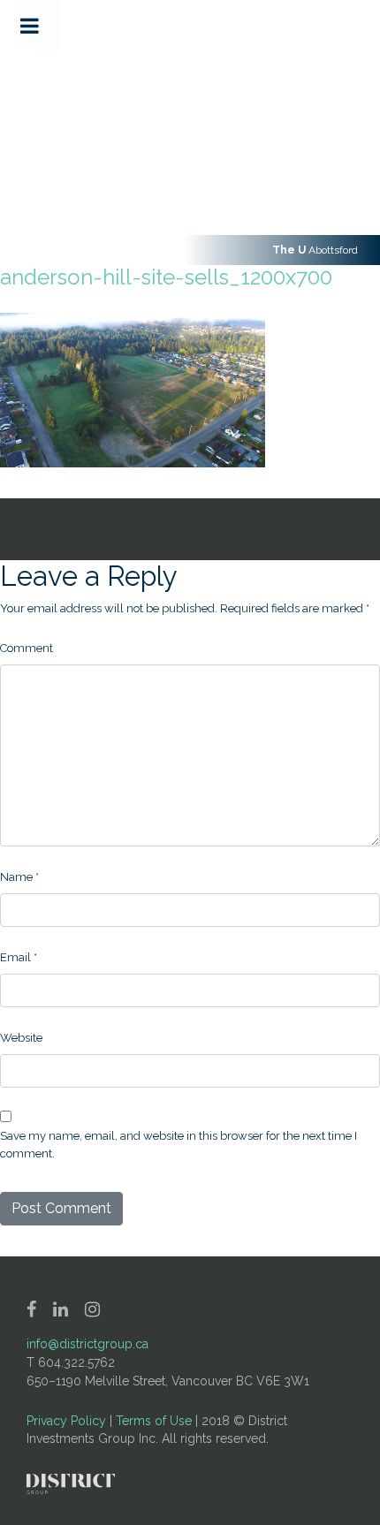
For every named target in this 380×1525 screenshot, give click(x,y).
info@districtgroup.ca (87, 1344)
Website (21, 1037)
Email (18, 957)
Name (19, 877)
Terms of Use (154, 1421)
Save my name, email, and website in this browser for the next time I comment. (178, 1144)
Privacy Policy (66, 1421)
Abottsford (315, 250)
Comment (26, 648)
